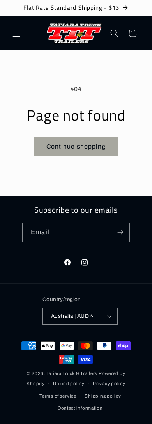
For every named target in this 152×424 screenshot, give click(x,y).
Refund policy (69, 383)
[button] (16, 33)
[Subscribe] (120, 232)
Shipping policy (103, 396)
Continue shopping (76, 146)
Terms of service (57, 396)
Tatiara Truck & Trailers (72, 373)
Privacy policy (109, 383)
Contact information (80, 408)
